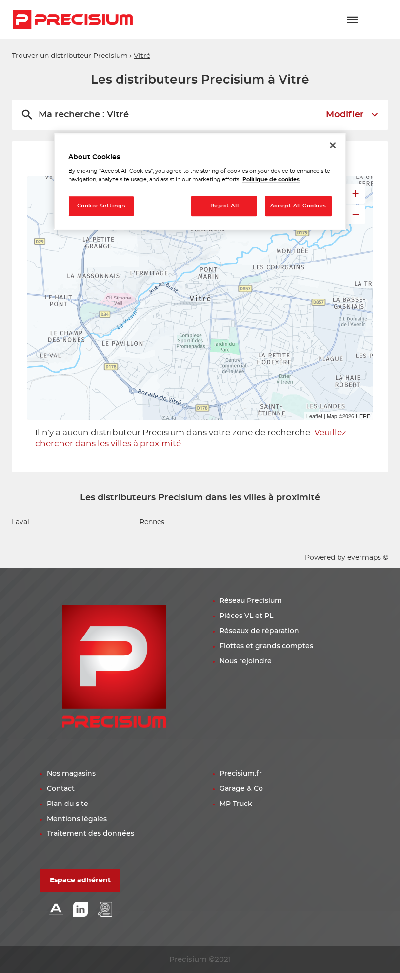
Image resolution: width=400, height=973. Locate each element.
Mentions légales (77, 819)
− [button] (355, 214)
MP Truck (236, 804)
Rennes (152, 522)
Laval (20, 522)
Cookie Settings (101, 206)
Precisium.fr (241, 773)
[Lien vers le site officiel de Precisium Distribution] (73, 19)
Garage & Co (241, 789)
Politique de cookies (271, 180)
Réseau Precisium (251, 601)
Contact (61, 789)
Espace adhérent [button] (80, 880)
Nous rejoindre (246, 661)
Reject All (224, 206)
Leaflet (314, 416)
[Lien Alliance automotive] (56, 910)
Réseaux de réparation (259, 631)
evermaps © (367, 557)
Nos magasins (71, 773)
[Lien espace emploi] (105, 910)
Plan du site (67, 804)
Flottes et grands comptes (266, 646)
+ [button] (355, 193)
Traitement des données (90, 833)
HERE (363, 416)
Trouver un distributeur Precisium (70, 56)
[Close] (332, 145)
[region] (200, 181)
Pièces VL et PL (246, 616)
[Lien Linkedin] (80, 910)
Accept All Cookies (298, 206)
